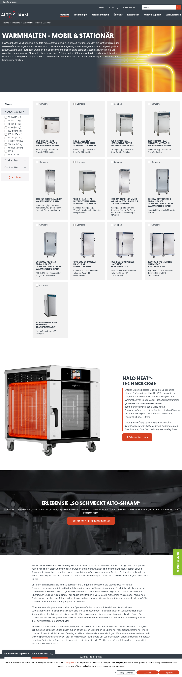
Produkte (64, 14)
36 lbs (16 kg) (14, 117)
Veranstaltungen (100, 14)
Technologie (80, 14)
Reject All (169, 672)
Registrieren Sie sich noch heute (91, 521)
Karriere (101, 7)
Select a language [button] (10, 2)
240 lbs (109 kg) (15, 141)
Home (6, 22)
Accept (147, 672)
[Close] (51, 653)
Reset (18, 177)
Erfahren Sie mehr (137, 437)
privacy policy (70, 662)
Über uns (118, 14)
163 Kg (11, 151)
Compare (43, 104)
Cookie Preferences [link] (91, 656)
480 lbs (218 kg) (15, 147)
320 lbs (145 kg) (15, 144)
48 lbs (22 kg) (14, 120)
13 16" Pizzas (13, 154)
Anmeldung (113, 7)
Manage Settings (126, 672)
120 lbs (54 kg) (15, 134)
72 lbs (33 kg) (14, 127)
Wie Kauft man (173, 14)
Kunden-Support (152, 14)
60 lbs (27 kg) (14, 123)
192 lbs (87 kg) (15, 137)
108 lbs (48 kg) (15, 130)
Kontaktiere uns (129, 7)
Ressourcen (133, 14)
